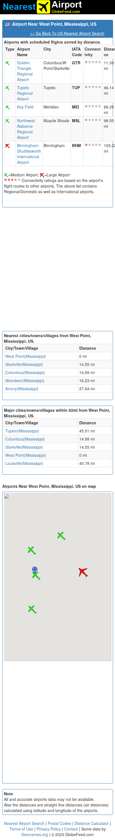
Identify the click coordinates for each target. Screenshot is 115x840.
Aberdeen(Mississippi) (24, 380)
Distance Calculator (92, 823)
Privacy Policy (49, 829)
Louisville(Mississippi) (24, 463)
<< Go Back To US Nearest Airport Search (67, 33)
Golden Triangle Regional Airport (25, 71)
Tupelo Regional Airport (25, 93)
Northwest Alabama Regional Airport (26, 129)
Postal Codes (59, 823)
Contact (71, 829)
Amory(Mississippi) (22, 388)
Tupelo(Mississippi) (22, 431)
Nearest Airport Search (24, 823)
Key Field (25, 107)
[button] (36, 576)
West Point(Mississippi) (25, 356)
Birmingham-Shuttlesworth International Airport (29, 154)
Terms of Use (21, 829)
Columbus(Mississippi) (25, 372)
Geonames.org (34, 834)
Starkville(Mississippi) (24, 364)
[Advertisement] (57, 270)
